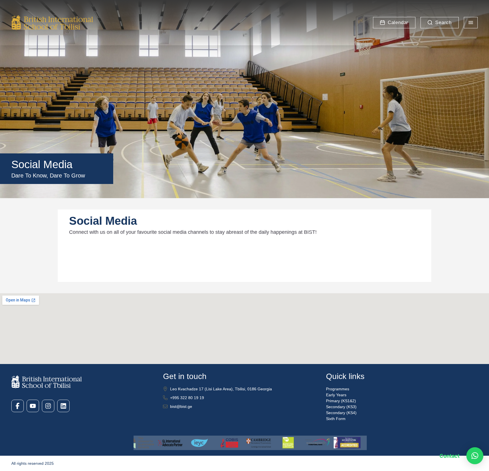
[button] (474, 455)
